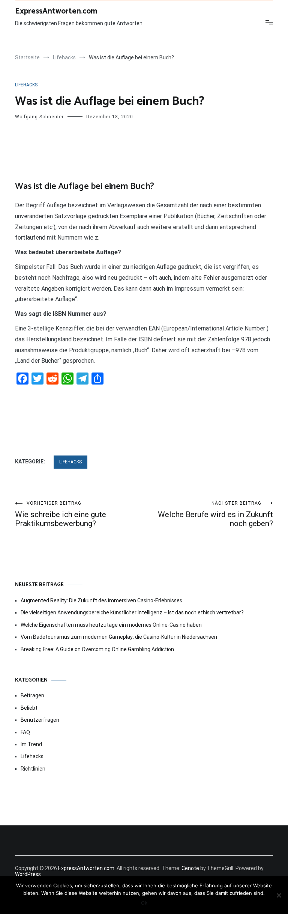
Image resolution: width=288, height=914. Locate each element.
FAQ (25, 732)
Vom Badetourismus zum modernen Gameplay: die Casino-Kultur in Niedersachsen (119, 637)
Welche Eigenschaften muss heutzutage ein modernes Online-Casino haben (111, 625)
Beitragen (32, 695)
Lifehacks (26, 84)
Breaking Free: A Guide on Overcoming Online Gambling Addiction (97, 649)
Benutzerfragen (40, 720)
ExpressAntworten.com (56, 11)
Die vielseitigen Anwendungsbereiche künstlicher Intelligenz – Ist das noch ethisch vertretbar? (132, 612)
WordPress (28, 874)
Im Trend (31, 744)
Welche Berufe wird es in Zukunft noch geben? (215, 514)
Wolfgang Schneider (39, 116)
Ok (144, 903)
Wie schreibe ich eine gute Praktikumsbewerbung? (60, 514)
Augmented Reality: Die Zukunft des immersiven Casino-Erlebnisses (101, 600)
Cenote (190, 868)
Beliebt (29, 708)
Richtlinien (33, 769)
